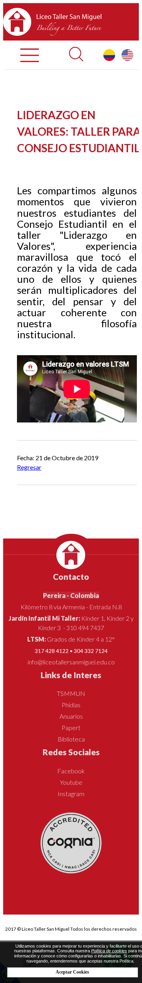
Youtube (71, 782)
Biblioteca (71, 739)
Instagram (71, 793)
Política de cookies (109, 950)
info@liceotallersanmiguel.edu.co (71, 662)
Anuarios (71, 716)
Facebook (71, 771)
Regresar (29, 467)
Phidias (71, 704)
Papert (71, 727)
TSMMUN (71, 693)
